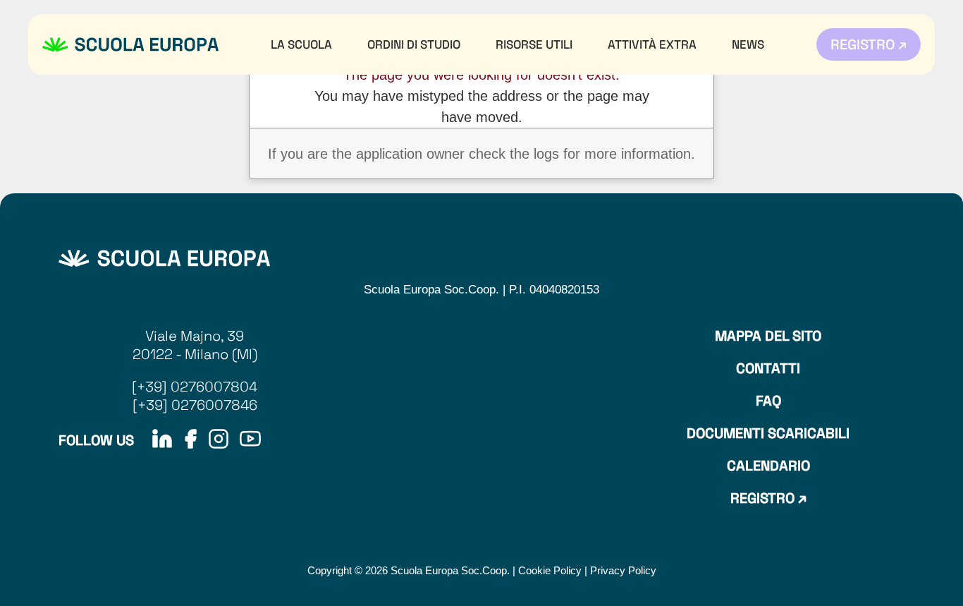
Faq (768, 401)
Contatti (768, 368)
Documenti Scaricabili (768, 433)
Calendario (768, 465)
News (748, 44)
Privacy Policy (623, 570)
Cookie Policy (550, 570)
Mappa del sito (768, 336)
